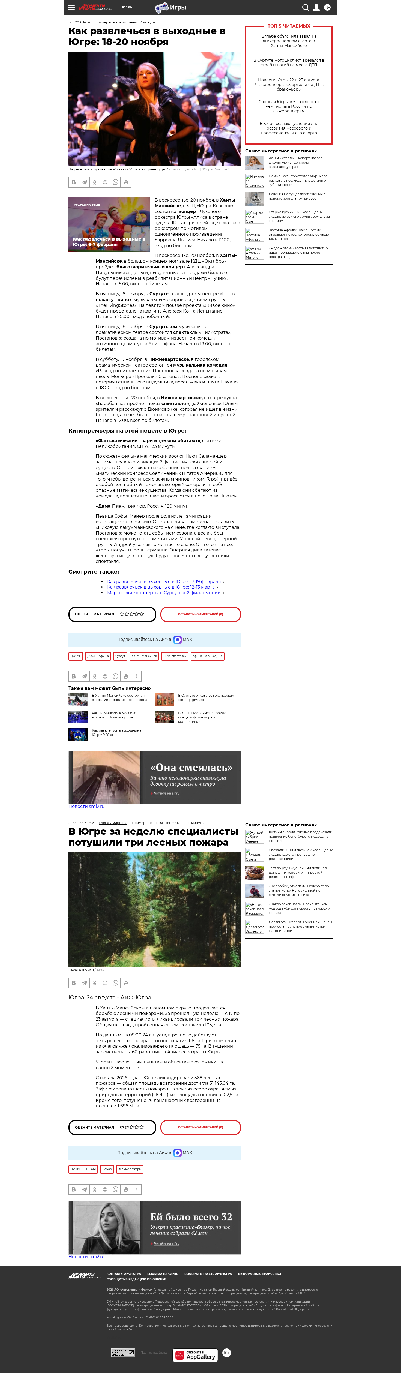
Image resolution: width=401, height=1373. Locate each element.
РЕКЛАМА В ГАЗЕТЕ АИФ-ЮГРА (208, 1274)
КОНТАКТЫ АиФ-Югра (124, 1274)
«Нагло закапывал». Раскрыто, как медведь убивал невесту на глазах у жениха (299, 908)
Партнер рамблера (154, 1352)
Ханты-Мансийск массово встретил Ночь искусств (114, 715)
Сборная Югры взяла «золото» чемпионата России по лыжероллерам (289, 106)
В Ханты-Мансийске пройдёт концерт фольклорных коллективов (203, 717)
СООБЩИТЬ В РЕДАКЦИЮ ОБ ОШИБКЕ (136, 1279)
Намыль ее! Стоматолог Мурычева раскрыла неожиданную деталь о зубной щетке (298, 180)
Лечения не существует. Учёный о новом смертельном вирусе (297, 196)
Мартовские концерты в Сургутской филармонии (164, 592)
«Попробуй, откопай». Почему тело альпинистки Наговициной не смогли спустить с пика (299, 890)
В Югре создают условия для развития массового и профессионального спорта (289, 128)
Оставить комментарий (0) (200, 614)
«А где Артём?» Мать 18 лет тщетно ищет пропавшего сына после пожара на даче (298, 252)
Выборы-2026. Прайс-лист (259, 1274)
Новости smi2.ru (86, 806)
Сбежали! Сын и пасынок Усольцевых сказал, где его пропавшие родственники (301, 854)
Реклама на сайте (162, 1274)
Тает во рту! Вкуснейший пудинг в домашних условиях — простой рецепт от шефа (298, 872)
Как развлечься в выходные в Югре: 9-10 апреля (116, 732)
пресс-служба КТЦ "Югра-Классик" (199, 169)
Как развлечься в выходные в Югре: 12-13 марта (161, 587)
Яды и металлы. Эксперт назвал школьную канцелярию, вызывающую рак (295, 162)
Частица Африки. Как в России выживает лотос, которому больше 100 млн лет (299, 234)
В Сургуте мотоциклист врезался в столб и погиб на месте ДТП (288, 62)
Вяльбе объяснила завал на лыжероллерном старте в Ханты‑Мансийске (289, 41)
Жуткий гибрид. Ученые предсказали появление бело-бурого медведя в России (300, 836)
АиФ (100, 970)
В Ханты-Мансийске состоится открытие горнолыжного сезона (119, 697)
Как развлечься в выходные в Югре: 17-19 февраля (164, 581)
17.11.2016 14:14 (79, 22)
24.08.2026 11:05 (81, 823)
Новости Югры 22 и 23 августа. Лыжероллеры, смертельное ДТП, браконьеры (289, 85)
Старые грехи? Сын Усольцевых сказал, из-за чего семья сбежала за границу (299, 216)
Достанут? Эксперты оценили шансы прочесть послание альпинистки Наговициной (300, 926)
